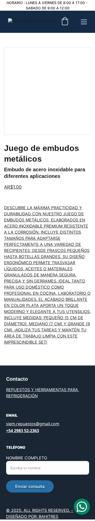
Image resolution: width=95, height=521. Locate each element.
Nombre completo (26, 457)
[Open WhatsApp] (82, 507)
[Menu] (84, 22)
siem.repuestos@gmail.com (32, 424)
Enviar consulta (30, 486)
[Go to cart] (65, 22)
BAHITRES (48, 516)
